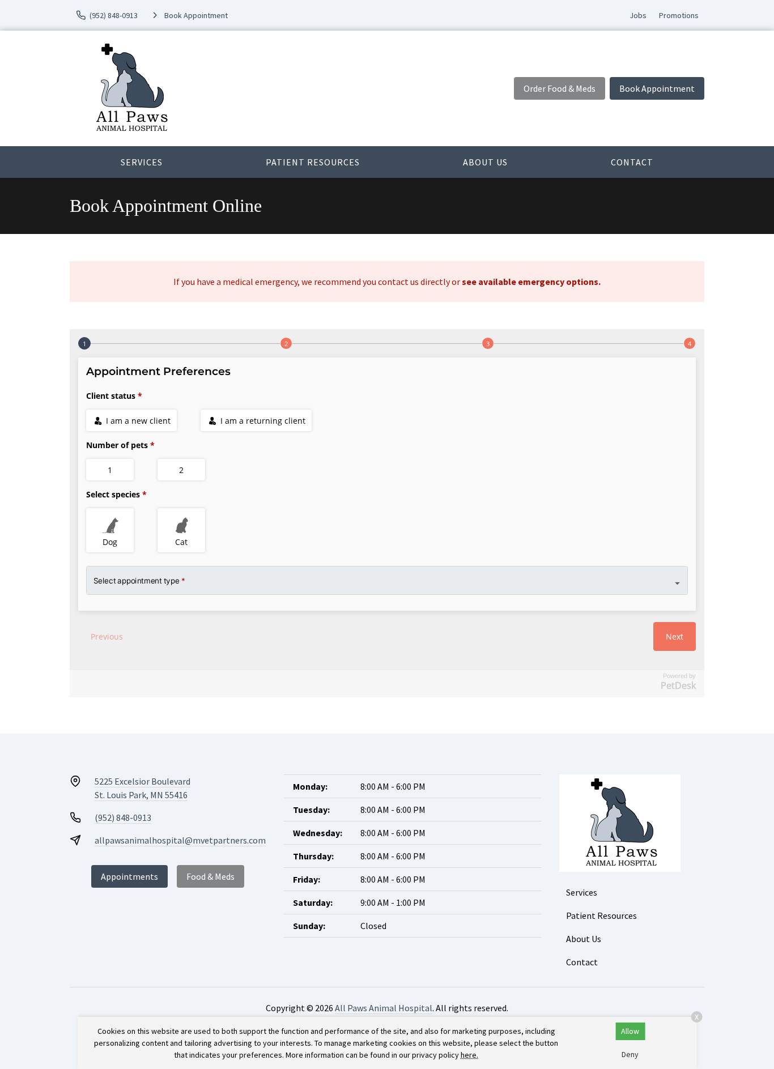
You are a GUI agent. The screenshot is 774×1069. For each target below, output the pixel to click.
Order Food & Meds (560, 88)
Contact (632, 162)
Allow (630, 1031)
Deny (630, 1054)
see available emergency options (530, 281)
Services (142, 162)
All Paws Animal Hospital (383, 1007)
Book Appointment (657, 88)
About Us (485, 162)
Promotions (679, 15)
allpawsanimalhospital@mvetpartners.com (180, 840)
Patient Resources (313, 162)
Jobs (638, 15)
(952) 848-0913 (123, 817)
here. (469, 1055)
